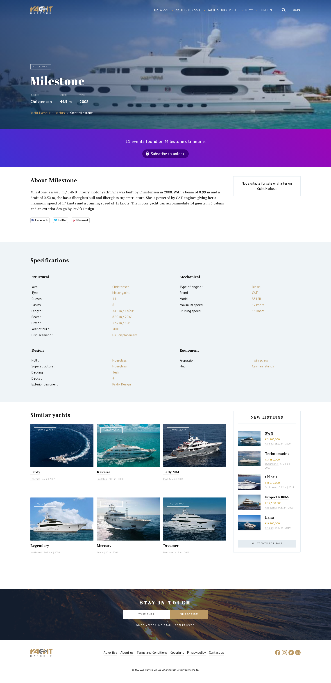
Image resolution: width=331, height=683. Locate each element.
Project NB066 (276, 497)
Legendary (39, 545)
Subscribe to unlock (167, 153)
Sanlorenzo (271, 487)
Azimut (269, 443)
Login (296, 10)
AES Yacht (270, 507)
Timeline (267, 10)
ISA (165, 479)
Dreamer (171, 545)
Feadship (102, 479)
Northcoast (36, 552)
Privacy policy (196, 652)
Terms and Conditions (152, 652)
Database (161, 10)
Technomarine (277, 453)
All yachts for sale (267, 543)
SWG (269, 433)
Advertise (110, 652)
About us (127, 652)
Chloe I (271, 476)
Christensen (41, 101)
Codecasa (35, 479)
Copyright (177, 652)
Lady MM (171, 472)
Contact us (216, 652)
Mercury (104, 545)
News (249, 10)
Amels (100, 552)
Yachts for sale (188, 10)
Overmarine (272, 463)
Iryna (269, 517)
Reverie (103, 472)
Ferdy (35, 472)
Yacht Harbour (41, 10)
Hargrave (168, 552)
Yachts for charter (223, 10)
